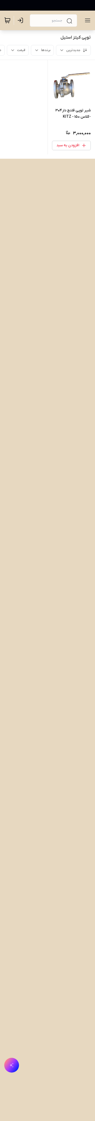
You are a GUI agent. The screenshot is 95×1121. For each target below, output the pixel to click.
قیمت (21, 50)
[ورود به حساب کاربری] (21, 20)
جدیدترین (73, 50)
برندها (45, 50)
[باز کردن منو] (86, 20)
